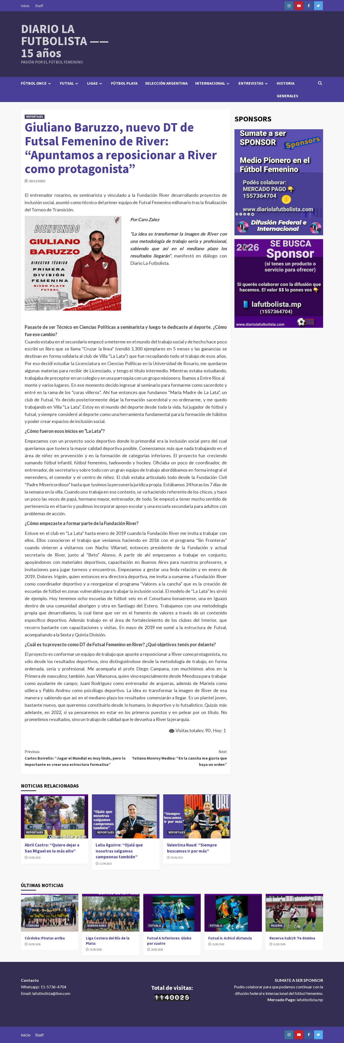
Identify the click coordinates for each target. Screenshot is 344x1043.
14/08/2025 (34, 857)
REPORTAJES (34, 116)
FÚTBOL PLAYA (124, 83)
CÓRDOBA (32, 925)
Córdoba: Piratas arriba (45, 938)
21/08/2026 (279, 944)
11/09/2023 (105, 863)
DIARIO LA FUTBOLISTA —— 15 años (65, 40)
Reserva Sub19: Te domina (292, 938)
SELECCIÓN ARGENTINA (166, 83)
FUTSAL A (155, 925)
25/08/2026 (34, 944)
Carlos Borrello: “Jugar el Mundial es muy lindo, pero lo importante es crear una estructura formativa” (75, 758)
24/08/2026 (157, 949)
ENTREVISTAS (250, 83)
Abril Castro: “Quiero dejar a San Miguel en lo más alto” (52, 848)
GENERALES (287, 95)
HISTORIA (285, 83)
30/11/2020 (37, 181)
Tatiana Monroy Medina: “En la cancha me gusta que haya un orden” (179, 758)
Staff (39, 6)
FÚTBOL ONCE (34, 83)
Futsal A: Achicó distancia (230, 938)
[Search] (320, 83)
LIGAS (92, 83)
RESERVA (276, 925)
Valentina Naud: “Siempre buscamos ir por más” (192, 848)
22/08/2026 (218, 944)
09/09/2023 (177, 857)
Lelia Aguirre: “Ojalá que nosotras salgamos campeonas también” (119, 851)
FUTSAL (67, 83)
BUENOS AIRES (96, 925)
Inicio (25, 6)
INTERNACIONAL (210, 83)
